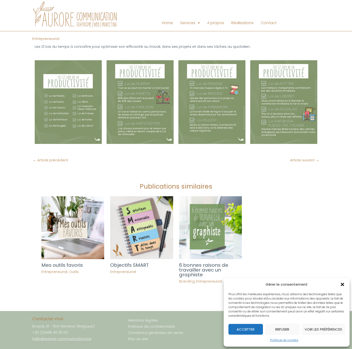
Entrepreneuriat (46, 38)
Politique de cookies (284, 340)
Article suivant (304, 160)
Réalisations (242, 23)
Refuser (282, 329)
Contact (269, 23)
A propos (215, 23)
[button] (342, 284)
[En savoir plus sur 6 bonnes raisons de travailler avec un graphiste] (210, 227)
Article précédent (50, 160)
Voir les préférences (323, 329)
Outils (74, 271)
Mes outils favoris (62, 265)
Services (187, 23)
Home (167, 23)
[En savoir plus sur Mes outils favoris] (72, 227)
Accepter (246, 329)
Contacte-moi (47, 319)
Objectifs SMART (129, 265)
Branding (187, 281)
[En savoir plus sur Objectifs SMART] (141, 227)
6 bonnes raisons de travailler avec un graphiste (203, 270)
